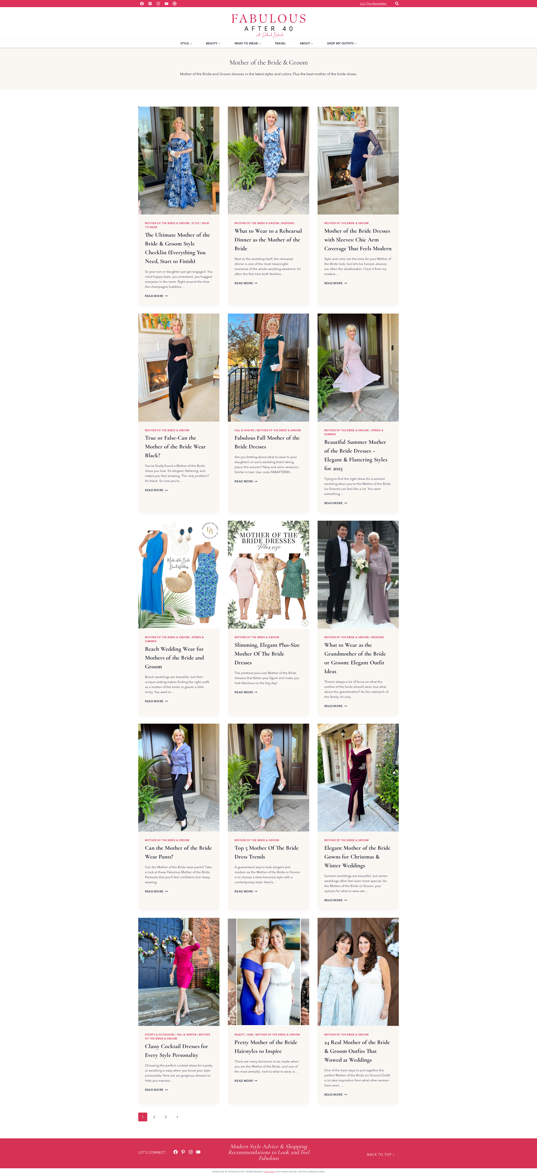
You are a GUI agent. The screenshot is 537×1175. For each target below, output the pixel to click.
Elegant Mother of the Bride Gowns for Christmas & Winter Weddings (357, 856)
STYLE (195, 223)
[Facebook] (141, 3)
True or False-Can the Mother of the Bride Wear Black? (175, 446)
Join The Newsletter (373, 3)
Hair (250, 1034)
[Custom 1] (174, 3)
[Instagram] (158, 3)
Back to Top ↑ (381, 1154)
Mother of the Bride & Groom (167, 223)
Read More (156, 296)
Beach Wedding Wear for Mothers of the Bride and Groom (174, 657)
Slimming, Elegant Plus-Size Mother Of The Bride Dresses (267, 653)
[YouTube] (166, 3)
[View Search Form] (397, 3)
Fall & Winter (244, 430)
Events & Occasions (160, 1034)
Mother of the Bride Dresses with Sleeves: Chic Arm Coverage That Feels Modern (358, 239)
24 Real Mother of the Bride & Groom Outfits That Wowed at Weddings (357, 1051)
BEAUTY (240, 1034)
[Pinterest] (150, 3)
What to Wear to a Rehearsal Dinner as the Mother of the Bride (268, 239)
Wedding (287, 223)
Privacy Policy (269, 1171)
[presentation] (178, 160)
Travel (280, 43)
